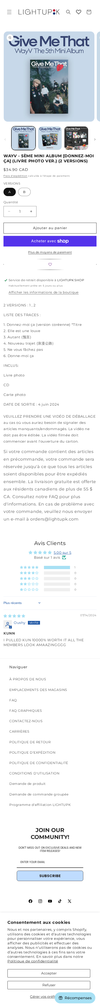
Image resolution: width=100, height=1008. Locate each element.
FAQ (13, 700)
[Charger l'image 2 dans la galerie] (50, 138)
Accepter (49, 973)
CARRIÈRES (19, 731)
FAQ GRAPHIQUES (25, 711)
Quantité (10, 202)
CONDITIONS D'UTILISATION (34, 773)
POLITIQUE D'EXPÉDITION (32, 752)
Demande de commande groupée (38, 794)
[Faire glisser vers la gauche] (5, 139)
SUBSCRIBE (50, 876)
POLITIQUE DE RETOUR (30, 742)
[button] (9, 12)
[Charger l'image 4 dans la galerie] (76, 138)
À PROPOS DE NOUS (27, 679)
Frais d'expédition (15, 175)
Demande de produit (27, 784)
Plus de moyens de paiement (50, 252)
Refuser (49, 985)
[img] (14, 616)
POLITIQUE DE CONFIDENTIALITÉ (38, 763)
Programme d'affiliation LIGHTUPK (40, 805)
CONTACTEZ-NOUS (26, 721)
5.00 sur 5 (62, 552)
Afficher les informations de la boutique (44, 292)
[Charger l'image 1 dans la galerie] (23, 138)
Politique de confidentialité (32, 961)
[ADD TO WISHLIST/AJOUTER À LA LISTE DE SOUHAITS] (50, 264)
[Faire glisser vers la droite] (95, 139)
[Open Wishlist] (78, 12)
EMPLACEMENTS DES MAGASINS (38, 690)
